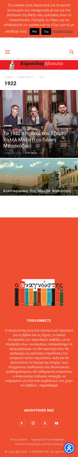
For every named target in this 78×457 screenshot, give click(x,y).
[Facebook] (21, 423)
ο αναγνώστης (13, 152)
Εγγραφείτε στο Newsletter (48, 439)
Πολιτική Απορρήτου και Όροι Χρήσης (39, 444)
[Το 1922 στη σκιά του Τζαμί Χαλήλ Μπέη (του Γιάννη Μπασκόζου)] (39, 124)
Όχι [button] (46, 31)
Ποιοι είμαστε (18, 439)
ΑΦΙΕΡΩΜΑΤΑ (25, 77)
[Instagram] (33, 423)
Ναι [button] (34, 31)
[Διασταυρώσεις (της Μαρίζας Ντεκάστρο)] (39, 188)
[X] (45, 423)
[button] (7, 52)
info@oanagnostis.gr (48, 394)
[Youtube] (56, 423)
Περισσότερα (48, 385)
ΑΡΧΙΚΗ (8, 77)
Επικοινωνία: (24, 394)
